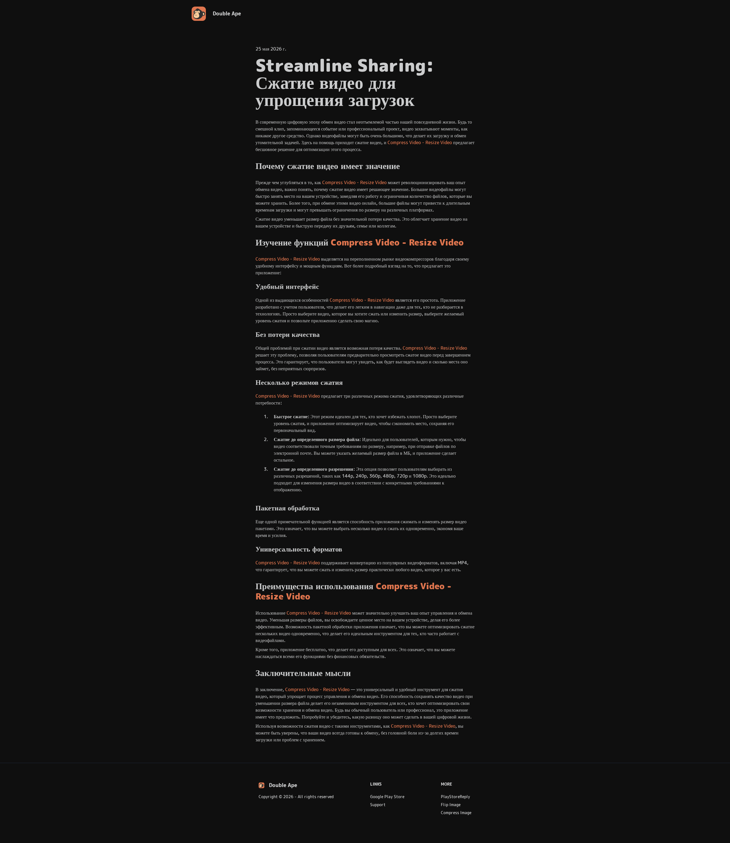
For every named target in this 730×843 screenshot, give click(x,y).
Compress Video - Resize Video (420, 142)
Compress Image (456, 813)
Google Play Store (387, 797)
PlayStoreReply (455, 797)
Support (378, 805)
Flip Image (451, 805)
